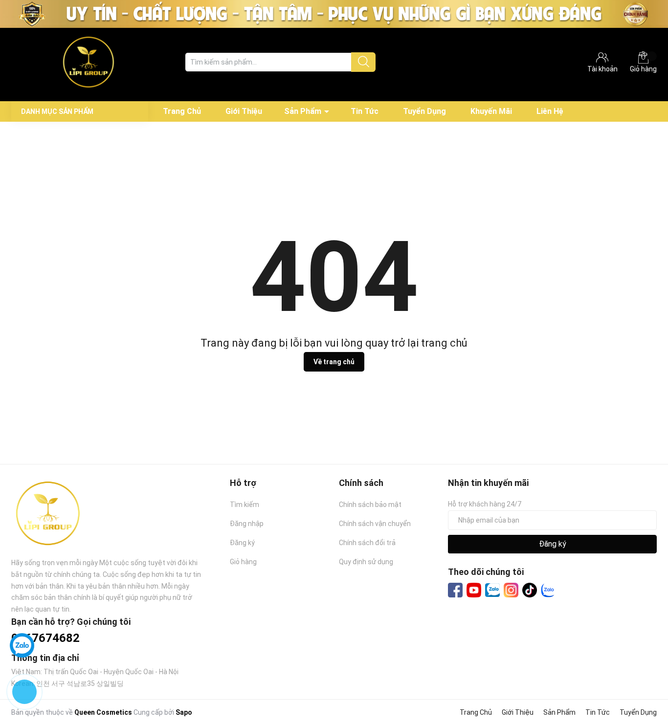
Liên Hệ (549, 111)
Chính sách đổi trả (367, 543)
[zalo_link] (548, 590)
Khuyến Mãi (491, 111)
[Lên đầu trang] (641, 679)
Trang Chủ (182, 111)
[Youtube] (474, 590)
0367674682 (45, 638)
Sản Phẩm (302, 111)
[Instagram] (511, 590)
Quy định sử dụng (366, 562)
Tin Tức (365, 111)
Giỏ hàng (643, 69)
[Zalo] (492, 590)
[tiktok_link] (529, 590)
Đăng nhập (247, 524)
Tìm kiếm (244, 504)
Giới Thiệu (243, 111)
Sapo (184, 712)
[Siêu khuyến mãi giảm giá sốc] (334, 13)
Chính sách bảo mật (370, 504)
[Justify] (363, 62)
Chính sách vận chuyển (375, 524)
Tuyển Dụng (424, 111)
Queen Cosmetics (103, 712)
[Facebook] (455, 590)
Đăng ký (242, 543)
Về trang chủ (334, 362)
